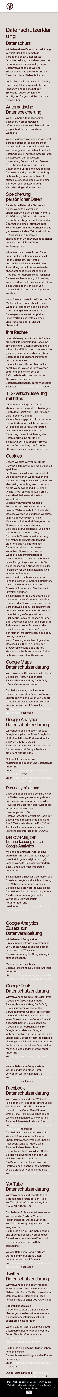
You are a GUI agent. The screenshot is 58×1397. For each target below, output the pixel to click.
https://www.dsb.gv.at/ (29, 386)
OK (29, 1392)
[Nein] (54, 1387)
